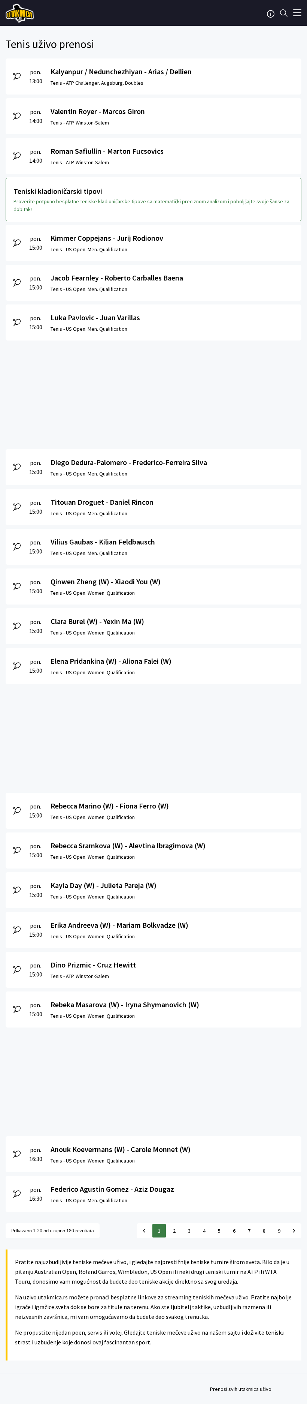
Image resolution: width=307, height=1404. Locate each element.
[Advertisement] (153, 393)
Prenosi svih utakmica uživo (240, 1389)
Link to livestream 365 (21, 13)
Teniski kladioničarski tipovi (57, 191)
